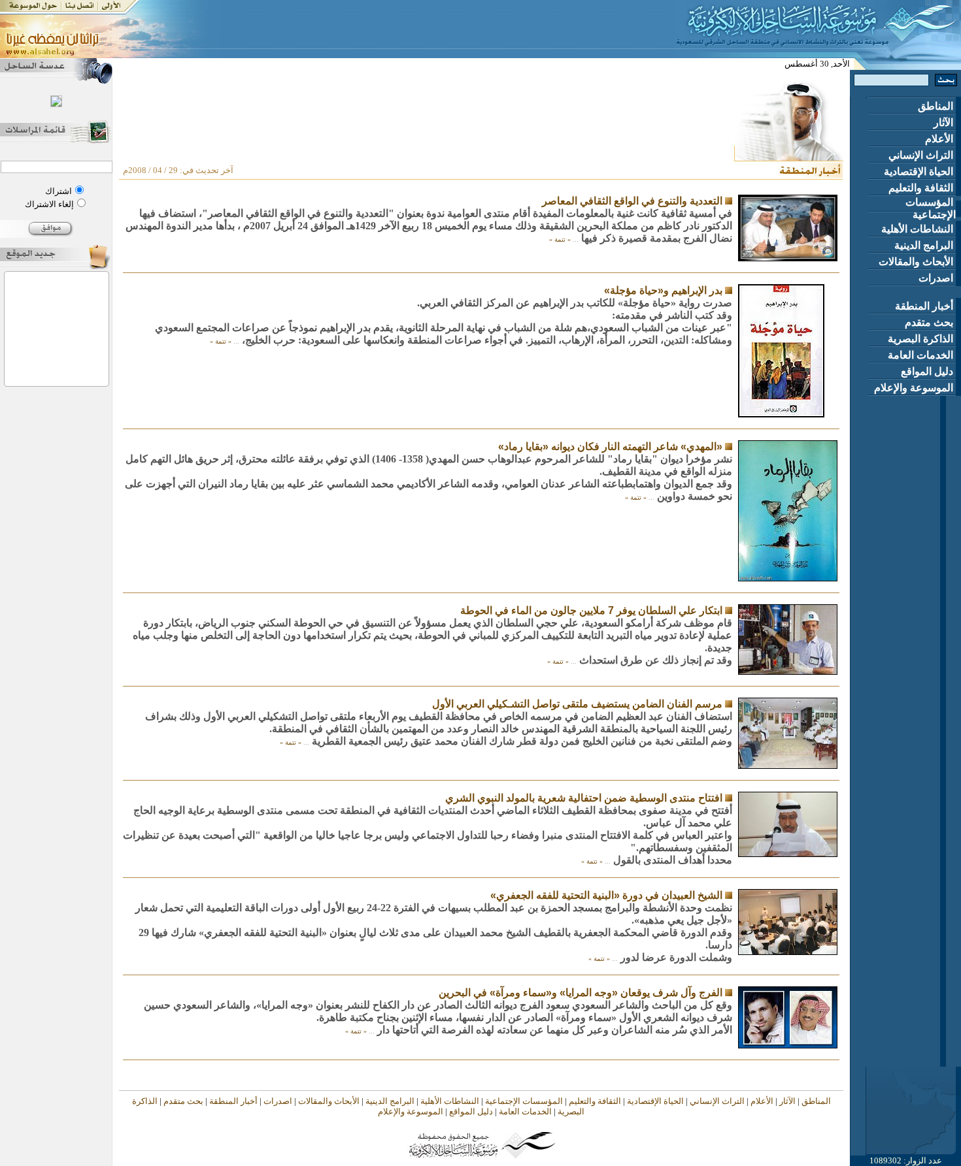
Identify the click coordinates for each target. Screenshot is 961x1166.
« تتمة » (560, 239)
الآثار (945, 122)
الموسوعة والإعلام (915, 387)
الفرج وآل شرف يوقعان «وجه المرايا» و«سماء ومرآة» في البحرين (580, 992)
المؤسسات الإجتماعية (930, 208)
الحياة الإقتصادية (920, 171)
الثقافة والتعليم (922, 187)
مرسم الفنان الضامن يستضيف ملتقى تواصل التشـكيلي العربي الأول (577, 703)
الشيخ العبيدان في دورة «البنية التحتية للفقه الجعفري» (606, 895)
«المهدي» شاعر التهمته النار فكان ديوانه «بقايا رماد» (610, 446)
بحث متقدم (930, 322)
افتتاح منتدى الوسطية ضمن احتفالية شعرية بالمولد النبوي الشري (583, 797)
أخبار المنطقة (925, 306)
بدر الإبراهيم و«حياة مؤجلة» (663, 290)
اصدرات (937, 277)
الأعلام (940, 138)
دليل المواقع (928, 371)
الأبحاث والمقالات (917, 261)
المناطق (937, 106)
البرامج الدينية (925, 245)
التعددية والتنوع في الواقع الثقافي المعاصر (632, 200)
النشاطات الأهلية (918, 229)
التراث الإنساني (922, 155)
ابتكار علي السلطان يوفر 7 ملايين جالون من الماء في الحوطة (591, 610)
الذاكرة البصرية (922, 338)
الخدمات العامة (922, 355)
